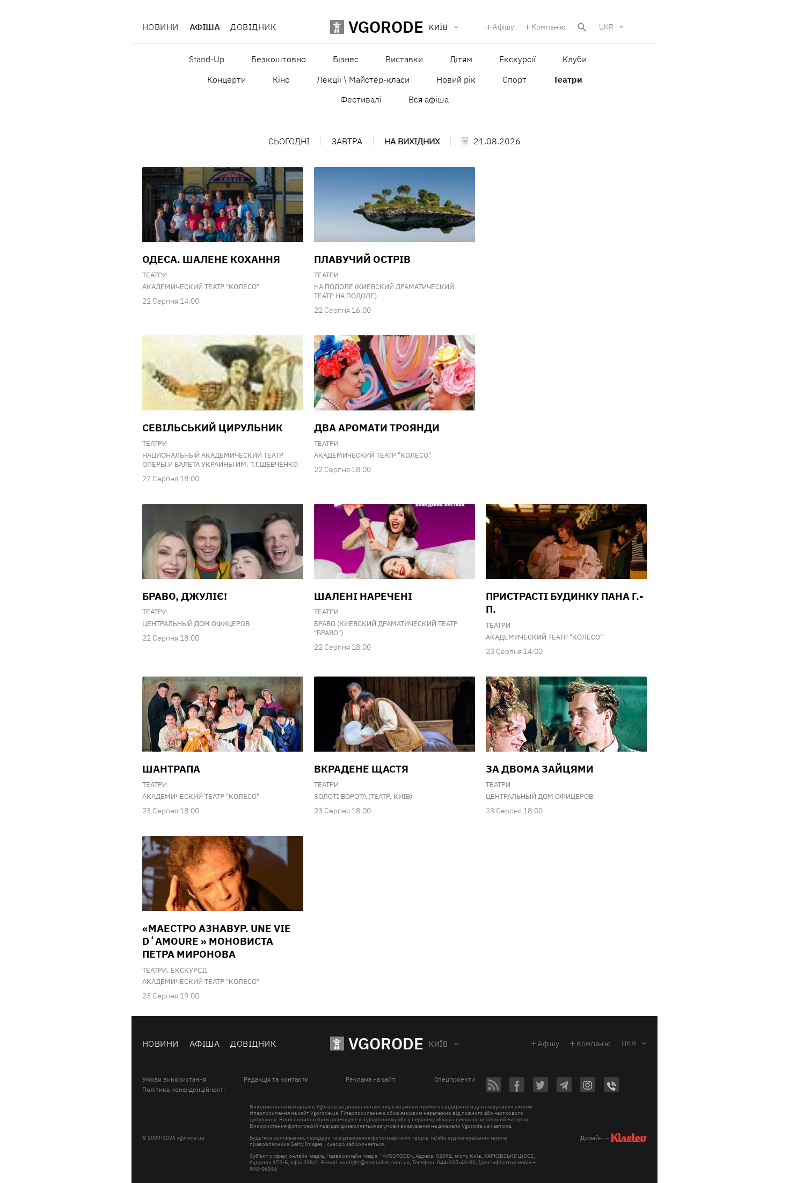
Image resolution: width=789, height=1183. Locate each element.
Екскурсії (517, 59)
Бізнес (346, 59)
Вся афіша (428, 99)
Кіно (281, 79)
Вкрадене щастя (361, 768)
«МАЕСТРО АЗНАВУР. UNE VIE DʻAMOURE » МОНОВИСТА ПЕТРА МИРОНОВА (216, 941)
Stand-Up (206, 59)
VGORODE (385, 1043)
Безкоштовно (278, 59)
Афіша (204, 27)
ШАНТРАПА (171, 768)
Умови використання (174, 1079)
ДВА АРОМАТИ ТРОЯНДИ (377, 427)
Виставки (404, 59)
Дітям (461, 59)
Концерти (226, 79)
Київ (438, 1044)
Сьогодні (289, 141)
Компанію (548, 27)
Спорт (514, 79)
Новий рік (456, 79)
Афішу (503, 27)
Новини (160, 27)
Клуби (574, 59)
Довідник (253, 27)
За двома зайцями (540, 768)
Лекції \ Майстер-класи (363, 79)
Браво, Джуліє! (184, 596)
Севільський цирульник (212, 427)
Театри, (156, 970)
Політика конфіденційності (183, 1089)
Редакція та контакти (276, 1079)
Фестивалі (361, 99)
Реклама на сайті (371, 1079)
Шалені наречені (363, 596)
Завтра (347, 141)
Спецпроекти (454, 1079)
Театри (154, 275)
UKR (606, 27)
